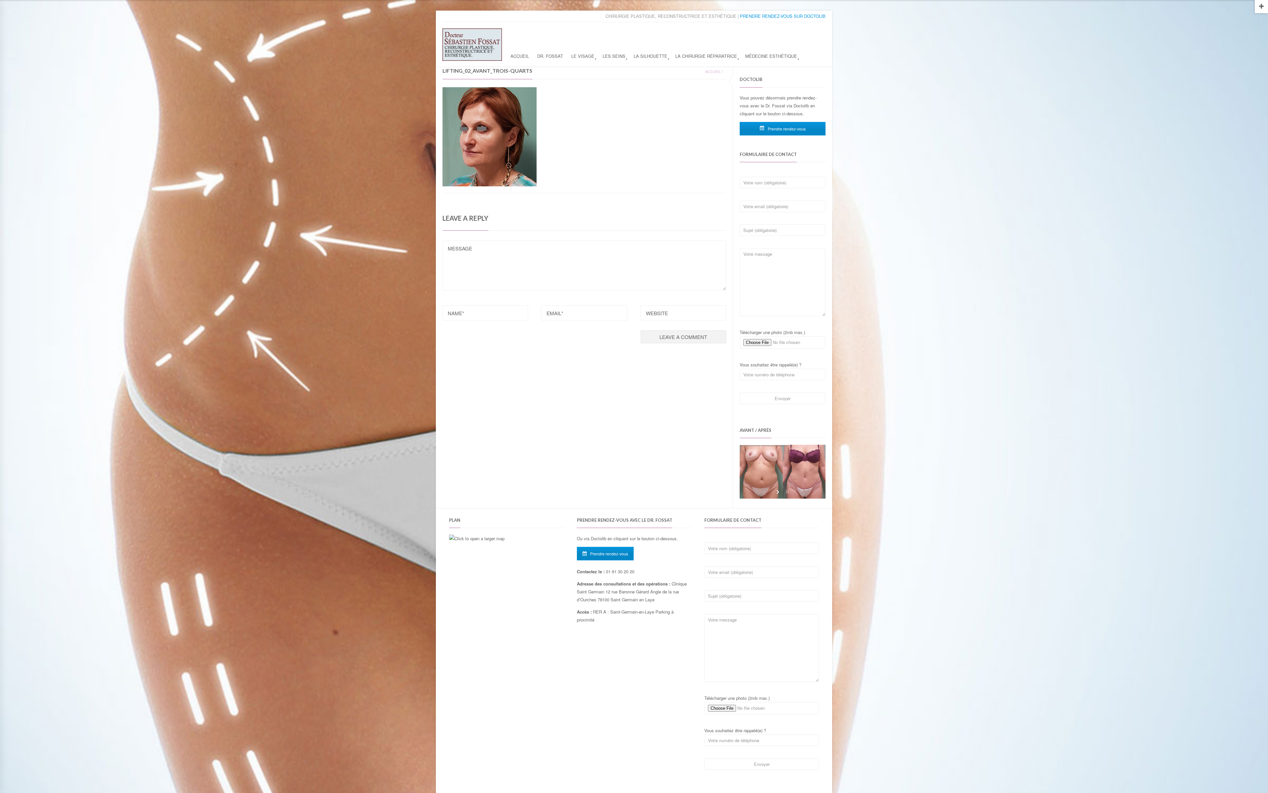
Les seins (614, 56)
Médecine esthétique (771, 56)
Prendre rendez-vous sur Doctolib (783, 16)
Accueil (520, 56)
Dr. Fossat (550, 56)
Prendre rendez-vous (786, 129)
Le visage (582, 56)
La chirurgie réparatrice (706, 56)
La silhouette (650, 56)
